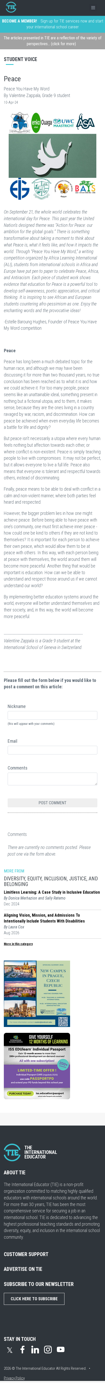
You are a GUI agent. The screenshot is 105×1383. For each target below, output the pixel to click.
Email (12, 741)
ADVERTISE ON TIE (23, 1269)
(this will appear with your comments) (31, 724)
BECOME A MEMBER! (19, 21)
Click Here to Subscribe (34, 1298)
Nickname (17, 706)
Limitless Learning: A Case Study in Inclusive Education (52, 892)
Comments (18, 768)
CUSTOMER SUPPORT (26, 1254)
